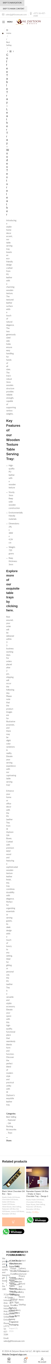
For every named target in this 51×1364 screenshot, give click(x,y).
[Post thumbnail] (6, 1266)
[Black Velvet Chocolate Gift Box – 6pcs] (13, 1178)
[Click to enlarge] (7, 30)
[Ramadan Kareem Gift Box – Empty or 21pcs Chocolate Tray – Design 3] (37, 1178)
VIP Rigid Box (17, 1302)
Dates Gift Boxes (8, 1202)
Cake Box (12, 1262)
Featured (11, 1120)
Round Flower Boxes (18, 1292)
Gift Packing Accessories (11, 1126)
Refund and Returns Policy (22, 1288)
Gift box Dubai (17, 1263)
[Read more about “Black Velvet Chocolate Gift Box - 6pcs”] (13, 1221)
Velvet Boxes (7, 1207)
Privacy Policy (22, 1277)
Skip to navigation (12, 3)
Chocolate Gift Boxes (10, 1199)
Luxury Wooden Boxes (18, 1281)
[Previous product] (7, 51)
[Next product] (13, 51)
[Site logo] (28, 22)
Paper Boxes (30, 1204)
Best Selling (8, 43)
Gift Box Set (14, 1209)
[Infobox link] (39, 14)
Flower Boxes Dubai (13, 1271)
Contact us (22, 1262)
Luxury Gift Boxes (17, 1211)
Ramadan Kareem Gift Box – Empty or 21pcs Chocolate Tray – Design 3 (37, 1193)
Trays (10, 1133)
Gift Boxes (6, 1211)
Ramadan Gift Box (9, 1214)
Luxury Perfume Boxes (14, 1281)
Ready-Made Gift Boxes (11, 1197)
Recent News (22, 1298)
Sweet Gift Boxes (8, 1204)
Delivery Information (24, 1270)
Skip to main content (13, 9)
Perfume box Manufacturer (21, 1272)
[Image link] (2, 1253)
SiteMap (22, 1305)
